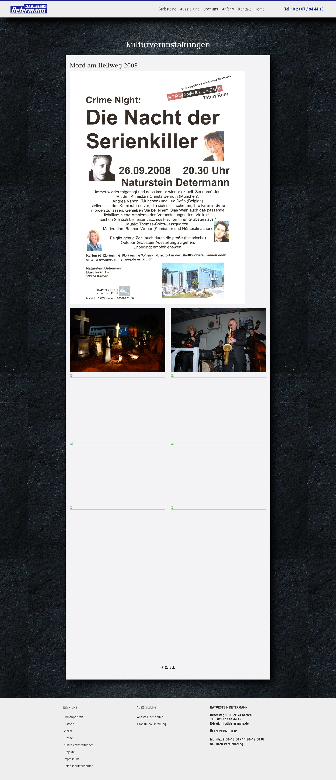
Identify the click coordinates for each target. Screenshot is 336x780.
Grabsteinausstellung (151, 724)
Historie (69, 724)
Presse (68, 738)
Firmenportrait (73, 717)
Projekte (69, 752)
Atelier (68, 731)
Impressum (71, 759)
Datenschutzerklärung (78, 766)
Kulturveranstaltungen (79, 745)
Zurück (168, 667)
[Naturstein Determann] (28, 9)
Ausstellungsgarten (150, 717)
